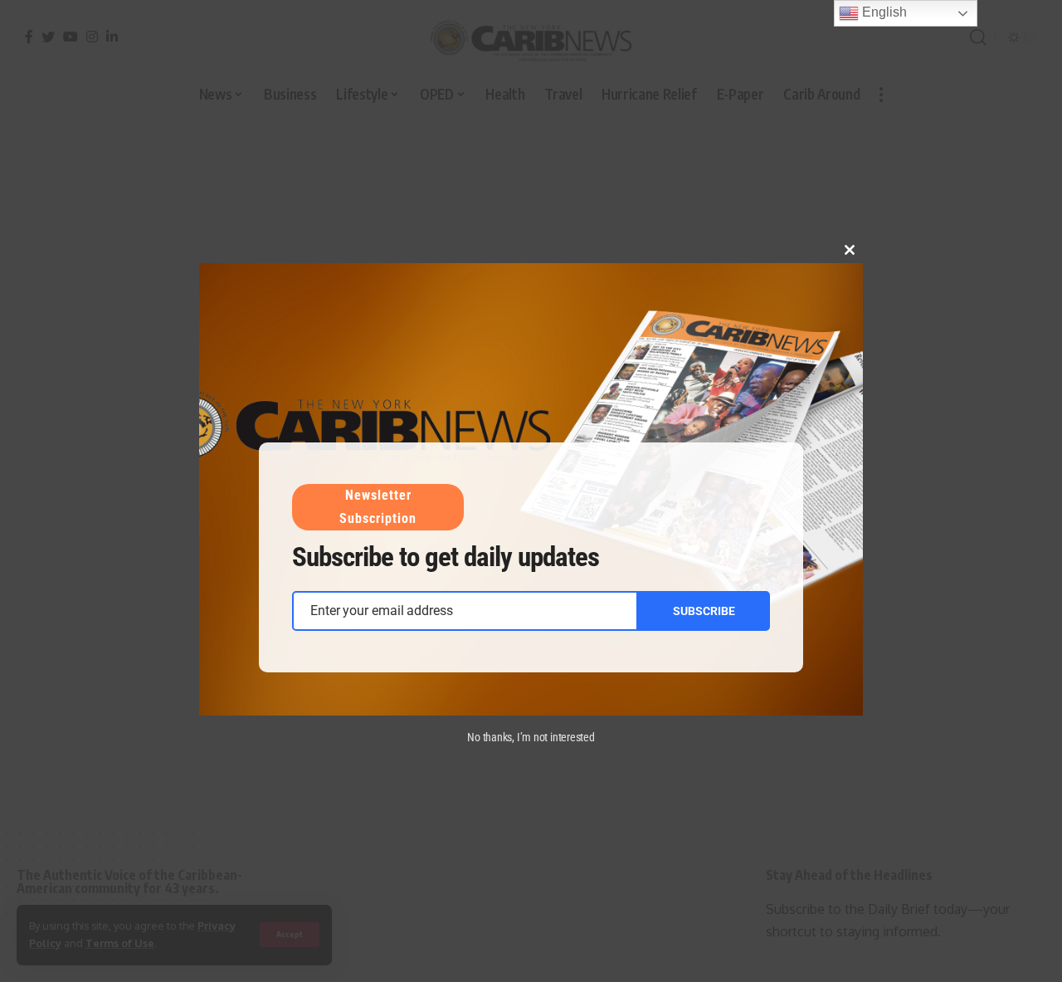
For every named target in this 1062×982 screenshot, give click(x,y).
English (883, 12)
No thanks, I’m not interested (531, 737)
